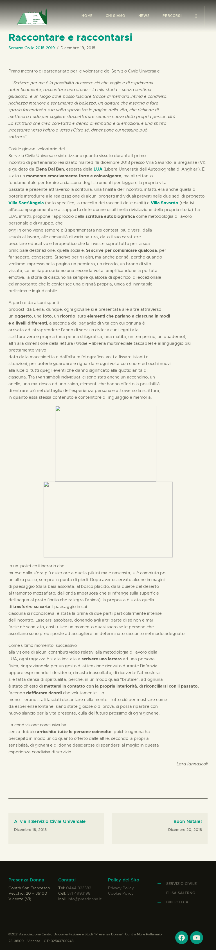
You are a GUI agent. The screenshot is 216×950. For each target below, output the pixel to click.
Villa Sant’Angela (26, 203)
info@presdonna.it (85, 898)
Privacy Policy (121, 887)
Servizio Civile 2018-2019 (31, 47)
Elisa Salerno (180, 892)
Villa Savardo (164, 203)
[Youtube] (196, 937)
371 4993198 (78, 893)
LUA (99, 169)
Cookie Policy (121, 893)
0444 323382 (78, 887)
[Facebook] (181, 937)
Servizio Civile (181, 883)
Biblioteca (177, 902)
